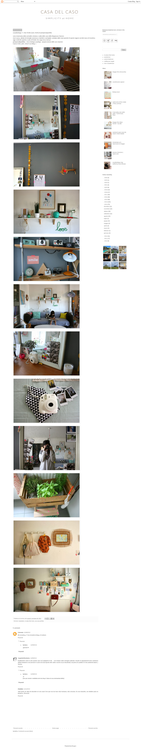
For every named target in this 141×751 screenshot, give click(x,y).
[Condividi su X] (50, 619)
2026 (106, 177)
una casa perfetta (39, 621)
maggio (106, 223)
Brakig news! (116, 92)
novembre (107, 209)
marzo (106, 228)
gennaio (106, 233)
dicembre (107, 206)
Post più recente (18, 728)
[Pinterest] (104, 42)
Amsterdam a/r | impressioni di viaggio (119, 143)
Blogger (74, 746)
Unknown (20, 632)
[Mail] (116, 42)
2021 (106, 185)
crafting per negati (109, 61)
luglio (105, 218)
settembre (107, 213)
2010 (106, 241)
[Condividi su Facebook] (51, 619)
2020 (106, 187)
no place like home (29, 621)
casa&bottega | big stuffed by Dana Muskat (119, 163)
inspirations (21, 621)
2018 (106, 192)
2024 (106, 182)
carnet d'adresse (108, 59)
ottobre (106, 211)
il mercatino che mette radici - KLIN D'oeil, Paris (119, 113)
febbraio (106, 230)
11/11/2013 (27, 689)
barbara (25, 645)
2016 (106, 197)
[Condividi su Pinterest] (53, 619)
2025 (106, 180)
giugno (106, 221)
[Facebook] (112, 42)
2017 (106, 194)
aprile (105, 226)
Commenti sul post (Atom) (25, 731)
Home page (55, 728)
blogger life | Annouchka (119, 72)
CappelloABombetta (24, 658)
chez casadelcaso (109, 63)
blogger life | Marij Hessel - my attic (118, 123)
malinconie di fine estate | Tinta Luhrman (119, 102)
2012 (106, 236)
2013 (106, 204)
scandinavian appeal (118, 82)
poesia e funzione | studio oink (118, 153)
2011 (106, 238)
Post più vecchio (93, 728)
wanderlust (107, 57)
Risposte (22, 641)
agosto (106, 216)
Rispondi (20, 637)
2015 (106, 199)
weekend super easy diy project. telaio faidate (119, 133)
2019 (106, 190)
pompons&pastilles (19, 42)
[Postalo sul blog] (48, 619)
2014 (106, 202)
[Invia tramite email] (46, 619)
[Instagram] (108, 42)
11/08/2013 (27, 632)
